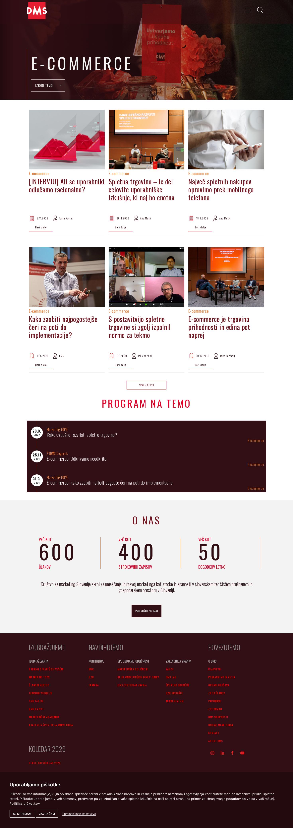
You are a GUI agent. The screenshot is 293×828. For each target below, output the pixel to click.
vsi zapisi (146, 385)
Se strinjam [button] (22, 813)
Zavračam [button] (47, 813)
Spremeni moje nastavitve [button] (79, 813)
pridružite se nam (146, 611)
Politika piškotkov (25, 803)
